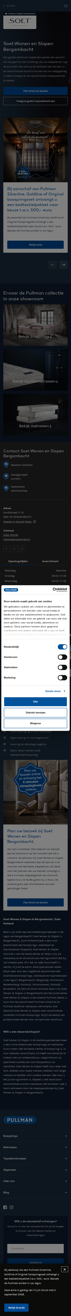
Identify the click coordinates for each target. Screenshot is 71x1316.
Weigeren (35, 723)
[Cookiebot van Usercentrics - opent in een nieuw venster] (52, 590)
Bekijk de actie (16, 1307)
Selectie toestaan (35, 712)
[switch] (62, 657)
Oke (35, 701)
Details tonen (53, 691)
